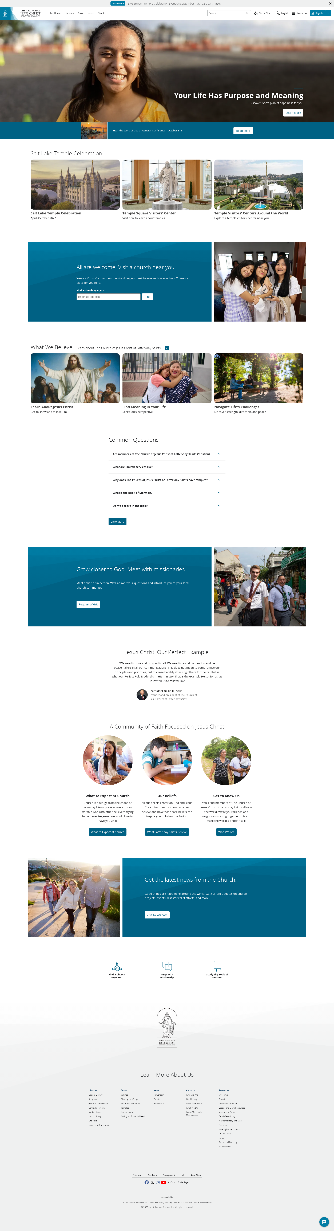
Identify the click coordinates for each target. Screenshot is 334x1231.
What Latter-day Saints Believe (167, 832)
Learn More (293, 113)
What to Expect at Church (107, 832)
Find (147, 296)
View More (117, 521)
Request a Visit (88, 604)
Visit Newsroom (157, 915)
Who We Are (226, 832)
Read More (243, 131)
